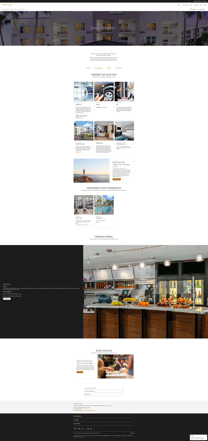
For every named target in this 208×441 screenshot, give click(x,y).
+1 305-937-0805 (202, 9)
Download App (78, 152)
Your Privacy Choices (110, 435)
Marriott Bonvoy (87, 394)
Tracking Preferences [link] (77, 435)
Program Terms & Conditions (94, 435)
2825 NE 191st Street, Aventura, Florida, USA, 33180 (84, 410)
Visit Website (7, 298)
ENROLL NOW (117, 179)
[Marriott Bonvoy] (204, 1)
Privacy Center (101, 435)
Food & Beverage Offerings (89, 391)
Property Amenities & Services (90, 388)
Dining (108, 68)
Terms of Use (87, 435)
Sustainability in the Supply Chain (126, 435)
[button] (197, 1)
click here (202, 438)
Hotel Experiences (98, 68)
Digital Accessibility (117, 435)
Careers (82, 435)
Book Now (80, 372)
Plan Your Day (119, 68)
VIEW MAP (193, 9)
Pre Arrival (88, 68)
